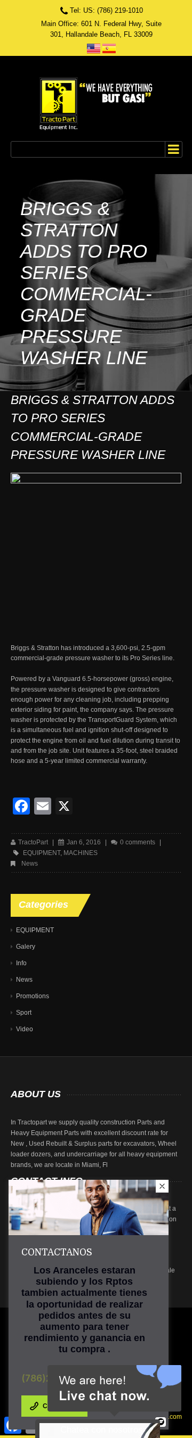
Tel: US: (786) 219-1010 (106, 10)
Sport (23, 1012)
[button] (162, 1186)
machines (80, 853)
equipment (41, 853)
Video (24, 1029)
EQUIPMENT (35, 930)
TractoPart (33, 842)
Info (21, 963)
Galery (25, 946)
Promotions (32, 996)
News (29, 863)
